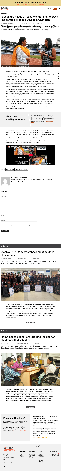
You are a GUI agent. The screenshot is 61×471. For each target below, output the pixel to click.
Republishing (41, 456)
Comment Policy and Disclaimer (41, 458)
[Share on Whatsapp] (58, 76)
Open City (31, 457)
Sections (40, 8)
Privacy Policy (41, 453)
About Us (22, 453)
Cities (26, 8)
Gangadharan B (7, 258)
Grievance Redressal (40, 461)
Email (2, 215)
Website (3, 220)
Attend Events (32, 454)
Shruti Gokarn (6, 343)
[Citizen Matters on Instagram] (4, 462)
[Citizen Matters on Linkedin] (11, 462)
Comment (3, 196)
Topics (33, 8)
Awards (21, 455)
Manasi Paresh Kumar (9, 23)
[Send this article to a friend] (58, 71)
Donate (55, 8)
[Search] (59, 9)
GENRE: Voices (19, 169)
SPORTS (25, 169)
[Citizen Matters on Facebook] (8, 462)
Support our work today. (19, 430)
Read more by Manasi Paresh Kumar (20, 181)
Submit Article (47, 8)
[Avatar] (5, 181)
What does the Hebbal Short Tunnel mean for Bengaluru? (30, 4)
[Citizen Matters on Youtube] (4, 466)
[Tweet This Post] (58, 73)
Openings (22, 456)
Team (21, 454)
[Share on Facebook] (58, 78)
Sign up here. (38, 446)
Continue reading (30, 322)
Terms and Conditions (40, 455)
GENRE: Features (10, 169)
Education (39, 23)
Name (2, 210)
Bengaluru (3, 13)
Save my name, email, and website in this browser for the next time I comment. (17, 226)
